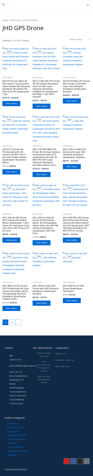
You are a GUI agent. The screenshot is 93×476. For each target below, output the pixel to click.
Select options (11, 103)
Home (5, 20)
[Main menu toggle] (88, 5)
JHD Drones (15, 20)
